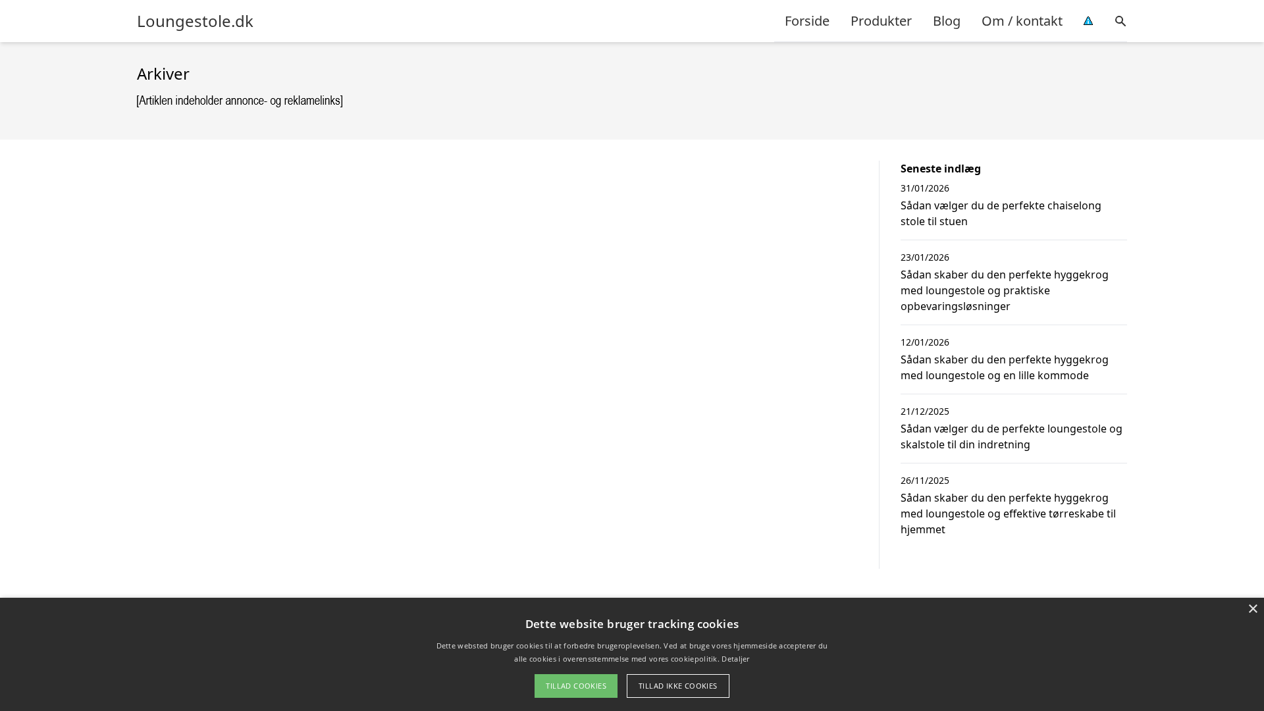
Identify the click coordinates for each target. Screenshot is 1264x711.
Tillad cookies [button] (576, 686)
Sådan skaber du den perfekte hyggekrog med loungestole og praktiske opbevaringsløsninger (1005, 290)
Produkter (881, 21)
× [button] (1252, 609)
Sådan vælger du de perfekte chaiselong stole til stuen (1001, 213)
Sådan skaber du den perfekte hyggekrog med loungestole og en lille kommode (1005, 367)
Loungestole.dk (195, 21)
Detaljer (735, 659)
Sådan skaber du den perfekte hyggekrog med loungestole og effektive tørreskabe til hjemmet (1008, 513)
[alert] (632, 654)
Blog (947, 21)
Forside (807, 21)
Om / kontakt (1022, 21)
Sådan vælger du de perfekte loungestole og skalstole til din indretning (1011, 436)
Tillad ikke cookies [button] (678, 686)
